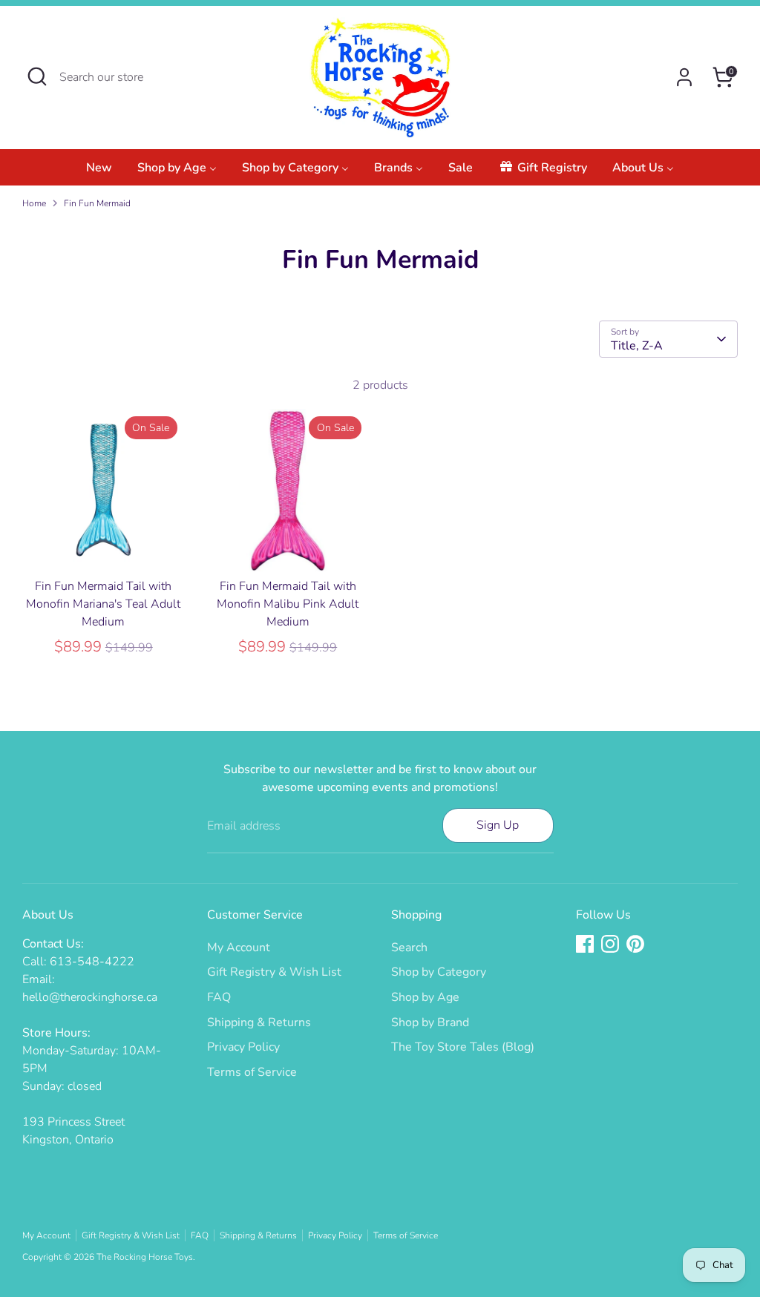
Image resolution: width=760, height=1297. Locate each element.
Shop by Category (438, 972)
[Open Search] (37, 76)
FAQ (219, 997)
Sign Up (497, 825)
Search (409, 947)
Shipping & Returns (259, 1022)
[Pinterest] (635, 944)
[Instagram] (610, 944)
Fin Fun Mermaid (97, 203)
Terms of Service (252, 1072)
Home (34, 203)
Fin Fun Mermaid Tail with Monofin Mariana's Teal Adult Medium (103, 604)
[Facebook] (585, 944)
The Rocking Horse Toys (144, 1257)
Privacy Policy (243, 1047)
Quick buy (104, 546)
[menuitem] (99, 171)
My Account (238, 947)
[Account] (684, 77)
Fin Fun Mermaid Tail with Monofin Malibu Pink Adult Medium (287, 604)
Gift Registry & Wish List (274, 972)
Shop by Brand (430, 1022)
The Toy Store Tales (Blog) (462, 1047)
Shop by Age (425, 997)
